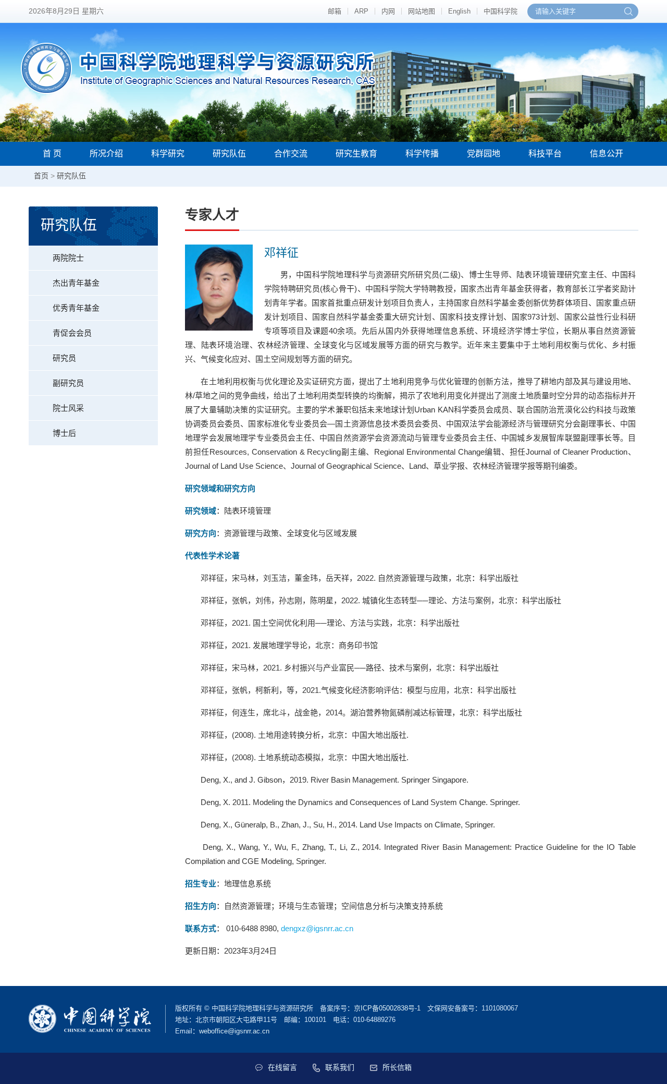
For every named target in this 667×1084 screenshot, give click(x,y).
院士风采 (68, 408)
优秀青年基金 (76, 307)
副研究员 (68, 383)
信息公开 (606, 153)
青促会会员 (72, 332)
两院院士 (68, 257)
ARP (361, 11)
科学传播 (422, 153)
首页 (41, 176)
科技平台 (545, 153)
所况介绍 (106, 153)
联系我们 (339, 1067)
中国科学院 (500, 11)
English (459, 11)
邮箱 (334, 11)
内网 (388, 11)
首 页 (52, 153)
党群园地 (483, 153)
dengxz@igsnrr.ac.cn (317, 928)
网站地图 (421, 11)
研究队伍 (229, 153)
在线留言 (282, 1067)
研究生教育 (356, 153)
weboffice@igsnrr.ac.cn (234, 1031)
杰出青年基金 (76, 282)
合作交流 (290, 153)
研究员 (64, 358)
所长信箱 (397, 1067)
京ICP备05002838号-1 (387, 1008)
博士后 (64, 433)
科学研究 (167, 153)
